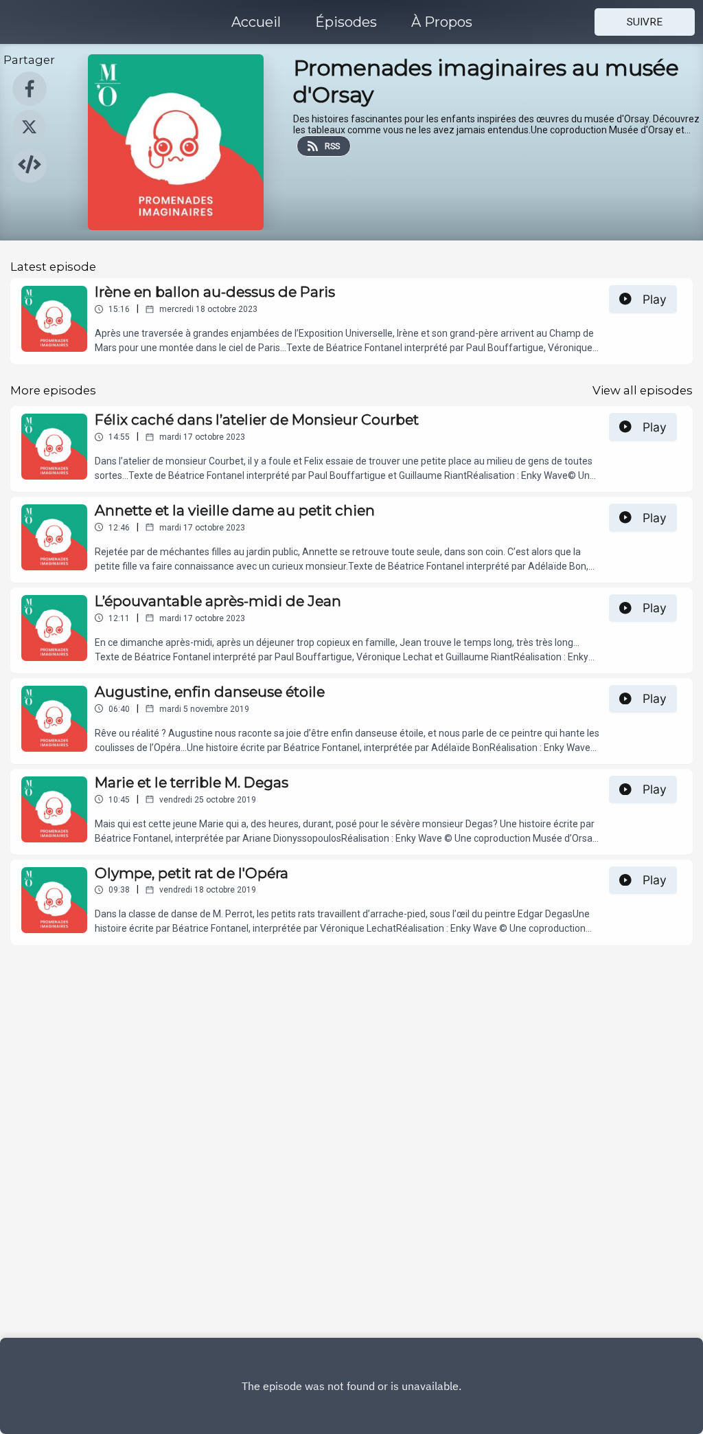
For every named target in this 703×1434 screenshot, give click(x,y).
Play (655, 299)
